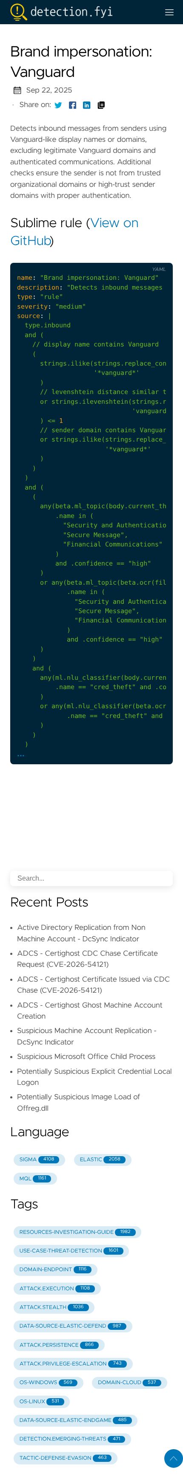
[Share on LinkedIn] (87, 104)
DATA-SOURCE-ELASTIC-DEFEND (70, 1326)
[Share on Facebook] (73, 104)
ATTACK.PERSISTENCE (57, 1345)
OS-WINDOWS (46, 1382)
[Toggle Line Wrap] (138, 256)
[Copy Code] (102, 256)
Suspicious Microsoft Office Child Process (86, 1057)
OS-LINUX (39, 1402)
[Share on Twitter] (58, 104)
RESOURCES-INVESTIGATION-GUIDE (75, 1232)
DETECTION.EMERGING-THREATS (70, 1439)
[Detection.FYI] (81, 12)
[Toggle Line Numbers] (120, 256)
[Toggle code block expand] (155, 256)
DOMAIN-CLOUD (127, 1382)
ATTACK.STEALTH (52, 1307)
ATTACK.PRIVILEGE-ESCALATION (71, 1364)
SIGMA (37, 1160)
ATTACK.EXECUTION (55, 1289)
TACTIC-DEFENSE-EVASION (63, 1458)
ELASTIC (100, 1160)
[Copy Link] (101, 104)
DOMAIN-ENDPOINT (53, 1269)
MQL (33, 1179)
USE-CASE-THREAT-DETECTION (69, 1251)
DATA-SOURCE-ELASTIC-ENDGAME (73, 1420)
